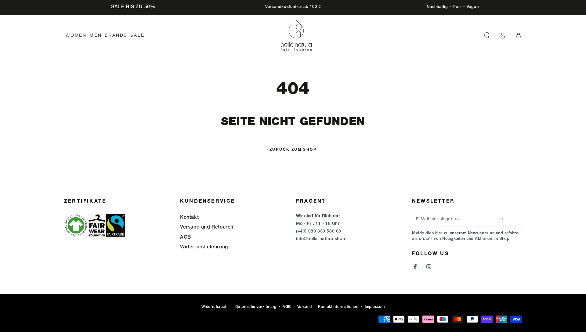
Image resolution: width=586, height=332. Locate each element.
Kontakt (189, 217)
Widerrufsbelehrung (204, 247)
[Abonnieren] (503, 219)
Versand (304, 307)
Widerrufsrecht (215, 307)
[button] (487, 35)
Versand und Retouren (206, 227)
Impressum (375, 307)
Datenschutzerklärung (256, 307)
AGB (185, 237)
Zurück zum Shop (293, 149)
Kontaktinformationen (338, 307)
